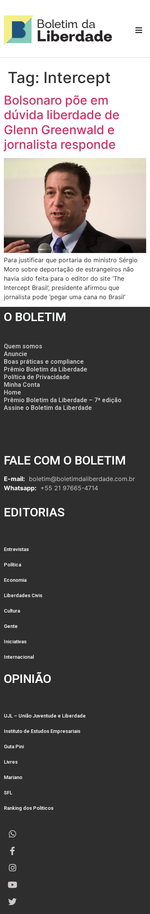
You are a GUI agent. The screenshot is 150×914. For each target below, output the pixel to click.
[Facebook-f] (12, 850)
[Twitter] (12, 901)
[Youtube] (12, 884)
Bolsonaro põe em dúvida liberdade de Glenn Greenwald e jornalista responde (62, 122)
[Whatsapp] (12, 834)
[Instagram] (12, 867)
